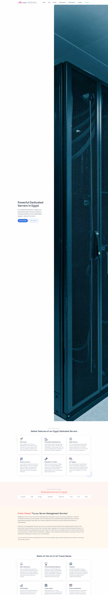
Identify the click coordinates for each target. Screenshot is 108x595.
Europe (54, 2)
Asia (49, 2)
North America (62, 2)
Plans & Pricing (22, 220)
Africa (44, 2)
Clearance (87, 2)
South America (71, 2)
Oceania (80, 2)
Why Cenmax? (33, 220)
